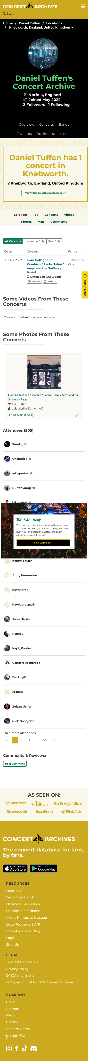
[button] (42, 519)
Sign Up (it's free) (43, 542)
